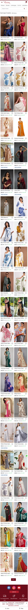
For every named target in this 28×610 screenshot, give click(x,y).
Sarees (8, 5)
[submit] (24, 8)
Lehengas (13, 5)
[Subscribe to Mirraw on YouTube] (19, 587)
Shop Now (8, 34)
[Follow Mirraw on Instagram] (14, 587)
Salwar (3, 5)
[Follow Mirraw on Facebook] (9, 587)
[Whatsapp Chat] (26, 455)
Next (13, 579)
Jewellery (24, 5)
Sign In (14, 591)
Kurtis (19, 5)
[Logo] (7, 2)
